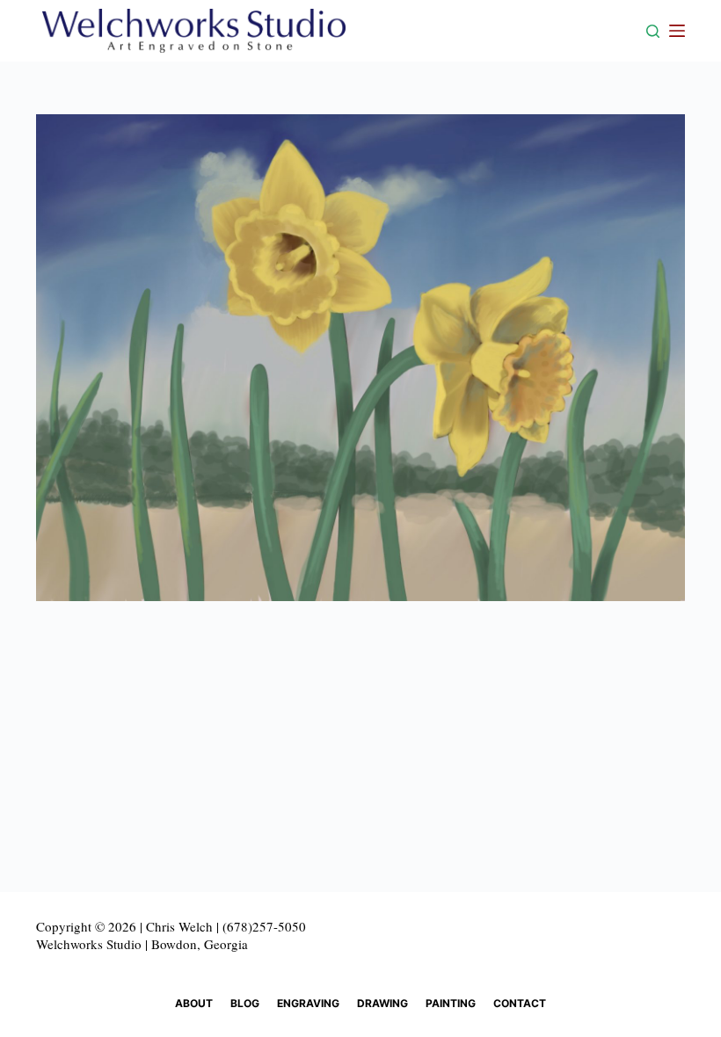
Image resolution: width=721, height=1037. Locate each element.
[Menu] (677, 31)
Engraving (308, 1003)
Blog (244, 1003)
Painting (451, 1003)
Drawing (382, 1003)
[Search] (652, 31)
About (194, 1003)
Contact (519, 1003)
